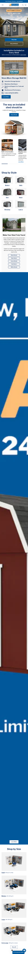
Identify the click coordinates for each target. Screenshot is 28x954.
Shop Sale (14, 39)
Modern (7, 185)
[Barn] (7, 192)
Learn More (6, 96)
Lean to (21, 209)
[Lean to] (20, 204)
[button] (3, 5)
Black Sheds (14, 255)
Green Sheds (14, 261)
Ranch (20, 197)
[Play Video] (14, 67)
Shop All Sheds (14, 43)
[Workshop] (7, 204)
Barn (7, 197)
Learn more (23, 54)
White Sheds (14, 267)
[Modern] (7, 180)
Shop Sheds (14, 114)
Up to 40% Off (20, 1)
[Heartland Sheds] (14, 5)
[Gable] (20, 180)
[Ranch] (20, 192)
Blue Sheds (14, 258)
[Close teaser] (12, 950)
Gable (20, 185)
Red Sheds (14, 264)
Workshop (7, 209)
